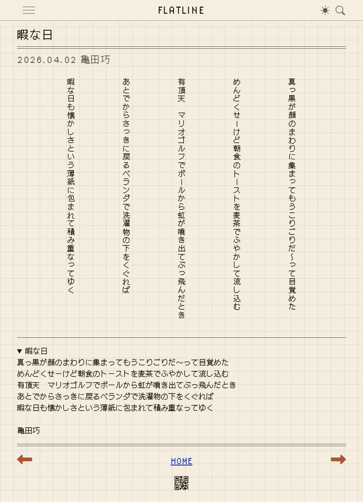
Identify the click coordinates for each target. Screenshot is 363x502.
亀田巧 (95, 59)
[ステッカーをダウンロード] (181, 485)
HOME (181, 460)
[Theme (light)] (325, 10)
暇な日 (36, 351)
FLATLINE (182, 10)
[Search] (340, 10)
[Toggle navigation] (29, 10)
